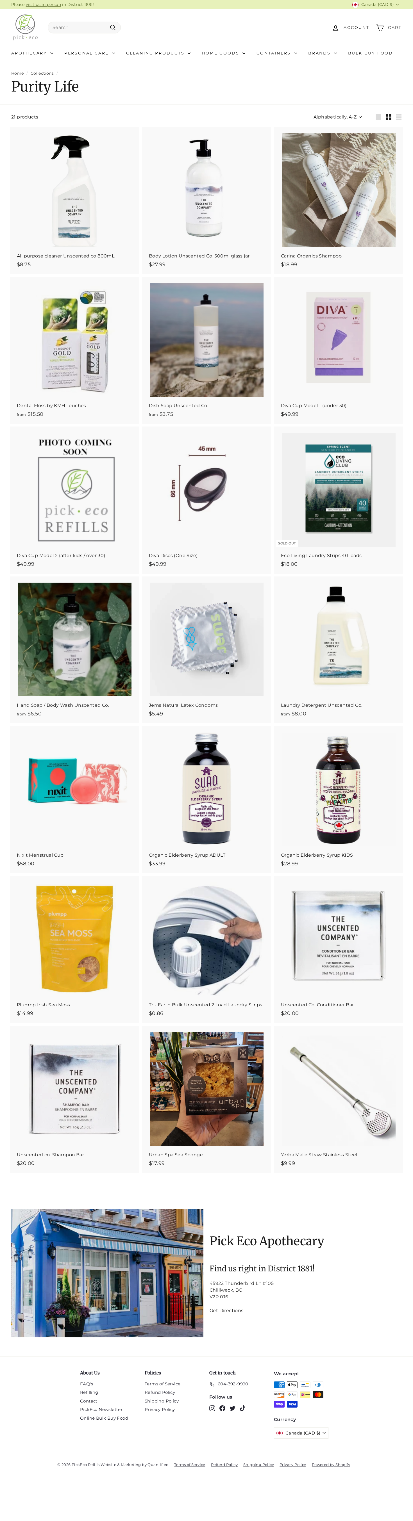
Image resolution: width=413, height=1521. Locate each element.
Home (17, 73)
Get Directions (227, 1310)
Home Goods (221, 53)
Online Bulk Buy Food (104, 1418)
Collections (42, 73)
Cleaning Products (156, 53)
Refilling (89, 1392)
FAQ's (86, 1384)
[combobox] (84, 27)
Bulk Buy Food (370, 53)
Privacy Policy (160, 1409)
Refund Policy (160, 1392)
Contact (88, 1401)
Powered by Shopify (331, 1464)
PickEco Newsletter (101, 1409)
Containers (275, 53)
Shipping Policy (162, 1401)
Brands (320, 53)
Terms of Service (162, 1384)
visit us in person (43, 4)
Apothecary (30, 53)
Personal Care (87, 53)
